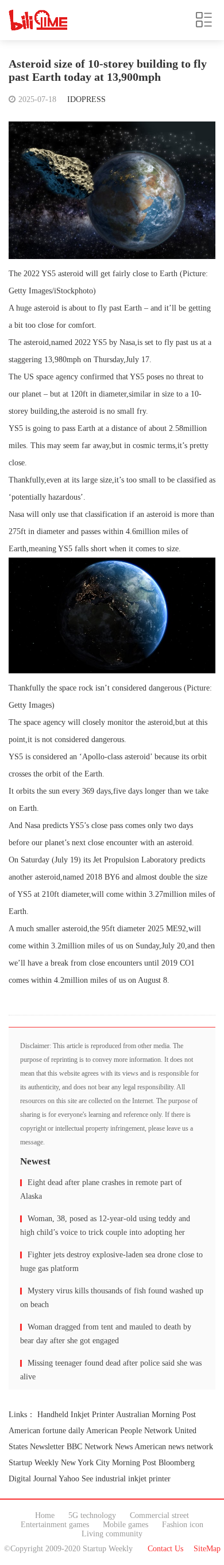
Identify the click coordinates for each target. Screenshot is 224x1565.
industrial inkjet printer (133, 1478)
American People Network (129, 1430)
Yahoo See (76, 1478)
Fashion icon (182, 1524)
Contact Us (165, 1548)
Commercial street (159, 1515)
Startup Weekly (34, 1462)
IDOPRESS (86, 99)
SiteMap (207, 1548)
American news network (173, 1446)
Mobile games (125, 1524)
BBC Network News (100, 1446)
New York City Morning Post (108, 1462)
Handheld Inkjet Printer (75, 1414)
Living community (112, 1533)
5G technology (92, 1515)
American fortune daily (46, 1430)
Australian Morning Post (156, 1414)
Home (45, 1515)
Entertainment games (55, 1524)
